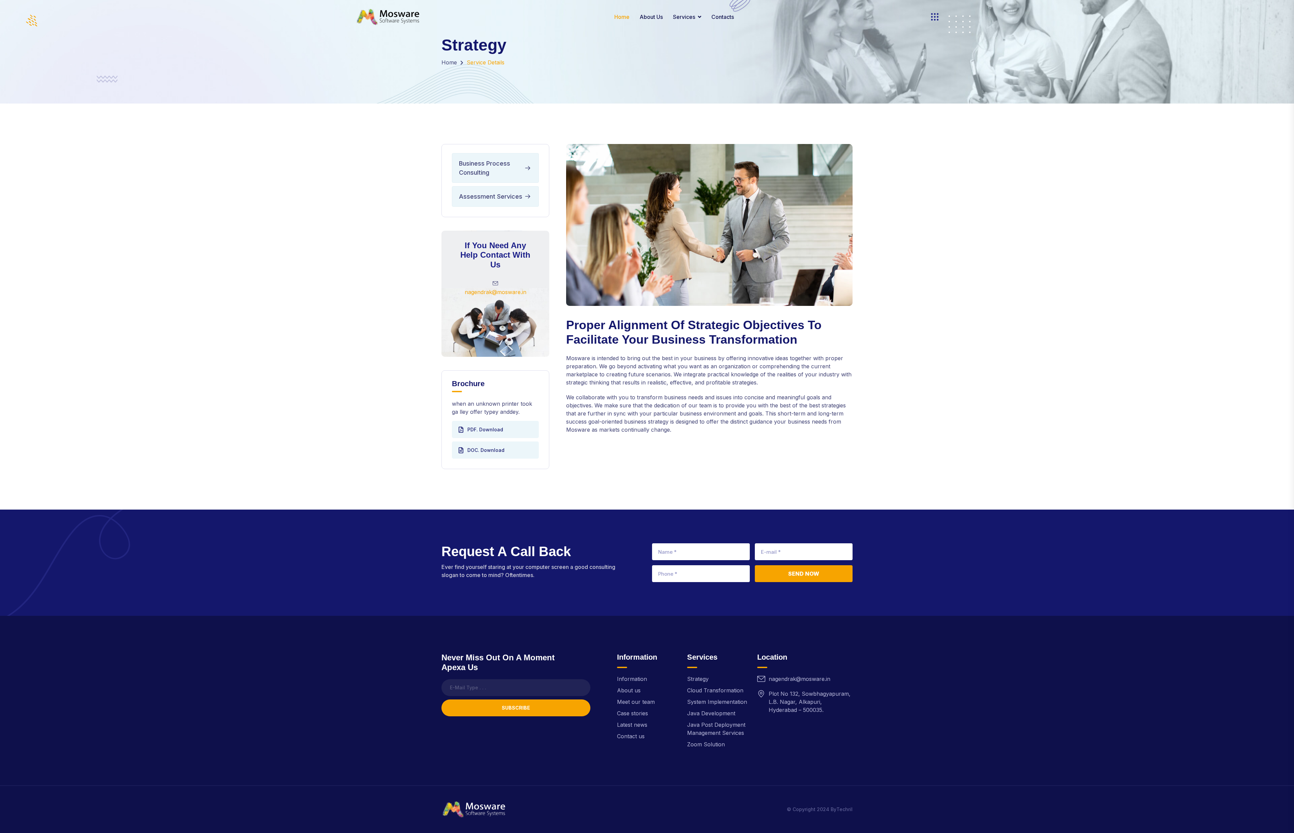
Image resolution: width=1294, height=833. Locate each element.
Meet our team (636, 701)
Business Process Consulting (484, 168)
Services (684, 16)
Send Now (803, 573)
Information (632, 679)
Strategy (698, 679)
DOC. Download (485, 450)
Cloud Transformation (715, 690)
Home (621, 16)
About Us (651, 16)
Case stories (632, 713)
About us (629, 690)
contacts (722, 16)
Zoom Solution (706, 744)
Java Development (711, 713)
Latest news (632, 724)
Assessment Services (490, 196)
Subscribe (516, 708)
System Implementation (717, 701)
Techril (844, 809)
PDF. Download (485, 429)
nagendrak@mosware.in (495, 292)
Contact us (631, 736)
